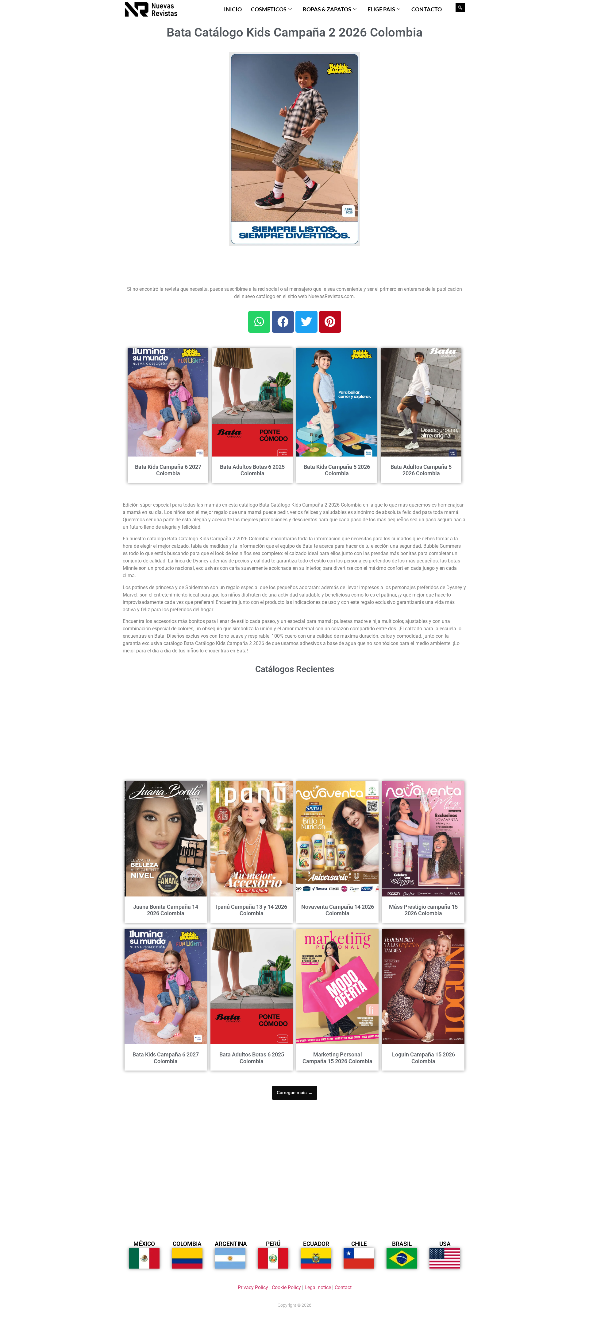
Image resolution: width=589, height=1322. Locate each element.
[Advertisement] (172, 90)
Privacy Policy (253, 1287)
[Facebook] (283, 322)
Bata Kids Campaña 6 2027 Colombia (168, 470)
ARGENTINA (231, 1243)
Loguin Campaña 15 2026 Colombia (423, 1057)
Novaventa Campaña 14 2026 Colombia (337, 910)
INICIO (233, 9)
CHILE (359, 1243)
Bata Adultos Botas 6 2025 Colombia (252, 470)
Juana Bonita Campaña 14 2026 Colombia (165, 910)
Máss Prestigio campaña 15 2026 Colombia (423, 910)
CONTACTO (426, 9)
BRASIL (402, 1243)
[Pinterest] (330, 322)
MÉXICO (144, 1243)
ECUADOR (316, 1243)
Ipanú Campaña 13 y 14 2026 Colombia (251, 910)
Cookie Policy (286, 1287)
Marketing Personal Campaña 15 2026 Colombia (337, 1057)
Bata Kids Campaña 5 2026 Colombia (337, 470)
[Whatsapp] (259, 322)
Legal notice (318, 1287)
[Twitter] (306, 322)
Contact (343, 1287)
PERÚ (273, 1243)
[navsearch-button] (460, 7)
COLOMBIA (187, 1243)
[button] (352, 60)
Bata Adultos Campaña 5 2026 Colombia (421, 470)
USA (445, 1243)
